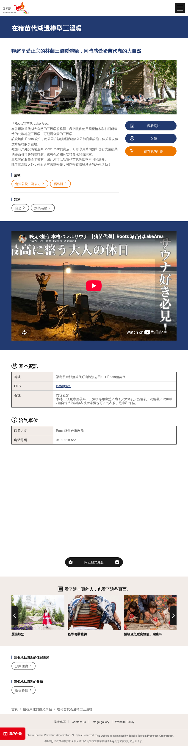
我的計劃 (15, 733)
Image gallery (100, 721)
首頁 (14, 709)
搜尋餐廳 (21, 690)
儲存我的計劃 (153, 151)
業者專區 (60, 721)
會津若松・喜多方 (28, 183)
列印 (153, 138)
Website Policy (124, 721)
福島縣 (58, 183)
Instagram (63, 386)
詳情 (14, 597)
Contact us (79, 721)
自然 (18, 208)
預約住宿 (21, 666)
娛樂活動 (40, 208)
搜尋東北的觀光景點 (37, 709)
